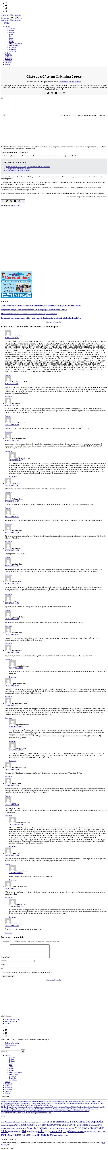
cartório (28, 1122)
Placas (81, 1109)
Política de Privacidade (12, 1019)
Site (2, 968)
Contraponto (57, 1103)
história (89, 1125)
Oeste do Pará (63, 82)
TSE (23, 1135)
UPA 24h (66, 1135)
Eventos (42, 1105)
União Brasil (57, 1135)
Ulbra (33, 1135)
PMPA (47, 1131)
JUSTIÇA (8, 55)
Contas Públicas (47, 1103)
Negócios (8, 62)
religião (67, 1131)
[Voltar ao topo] (2, 1137)
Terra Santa (13, 51)
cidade (5, 1103)
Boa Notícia (73, 1101)
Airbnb (2, 1122)
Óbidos (11, 42)
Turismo (23, 1113)
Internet (32, 1107)
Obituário (43, 1109)
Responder (8, 375)
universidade (43, 1134)
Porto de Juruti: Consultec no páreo (18, 170)
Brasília (87, 1101)
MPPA (4, 1131)
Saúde (57, 1111)
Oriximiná (12, 47)
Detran (3, 1125)
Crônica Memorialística (74, 1103)
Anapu (7, 1122)
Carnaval (23, 1122)
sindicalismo (76, 1111)
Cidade (7, 27)
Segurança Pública (75, 82)
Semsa (104, 1131)
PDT (24, 1131)
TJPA (9, 1134)
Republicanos (78, 1131)
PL (42, 1131)
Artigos (52, 1101)
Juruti (11, 38)
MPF (101, 1128)
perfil (29, 1132)
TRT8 (19, 1135)
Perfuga (34, 1131)
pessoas (76, 1109)
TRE (14, 1135)
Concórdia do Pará (22, 1103)
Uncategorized (35, 1113)
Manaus (64, 1128)
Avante (13, 1122)
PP (60, 1131)
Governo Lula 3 (60, 1124)
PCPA (18, 1131)
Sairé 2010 (32, 1111)
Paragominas (12, 1131)
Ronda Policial (17, 1111)
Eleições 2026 (12, 1125)
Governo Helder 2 (28, 1124)
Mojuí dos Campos (15, 44)
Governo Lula (45, 1124)
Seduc (94, 1131)
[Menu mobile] (21, 18)
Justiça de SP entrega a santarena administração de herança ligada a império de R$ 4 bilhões (34, 310)
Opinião (58, 1109)
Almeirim (16, 1101)
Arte (48, 1101)
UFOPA (28, 1135)
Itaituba (11, 40)
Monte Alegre (13, 45)
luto (58, 1128)
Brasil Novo (81, 1101)
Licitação (39, 1128)
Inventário (10, 1128)
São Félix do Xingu (48, 1111)
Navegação (19, 1109)
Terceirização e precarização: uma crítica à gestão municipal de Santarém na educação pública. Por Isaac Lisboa (41, 318)
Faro (10, 36)
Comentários (11, 1103)
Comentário (5, 957)
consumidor (38, 1103)
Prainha (9, 1111)
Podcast (86, 1109)
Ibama (94, 1125)
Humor (9, 1107)
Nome (3, 961)
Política (7, 53)
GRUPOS (6, 18)
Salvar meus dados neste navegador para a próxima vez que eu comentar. (27, 972)
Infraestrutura (16, 1107)
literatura (50, 1128)
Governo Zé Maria (77, 1124)
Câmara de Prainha (40, 1122)
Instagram (3, 1128)
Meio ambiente (84, 1128)
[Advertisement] (54, 221)
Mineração (8, 59)
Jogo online (16, 1128)
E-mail (4, 965)
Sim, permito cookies (8, 1148)
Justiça (54, 1107)
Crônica (64, 1103)
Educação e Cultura (22, 1105)
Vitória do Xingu (45, 1113)
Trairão (8, 1113)
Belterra (12, 32)
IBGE (99, 1125)
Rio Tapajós (88, 1131)
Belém (11, 30)
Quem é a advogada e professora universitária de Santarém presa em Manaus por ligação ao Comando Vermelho (41, 305)
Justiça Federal (27, 1128)
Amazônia (28, 1101)
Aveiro (57, 1101)
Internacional (25, 1107)
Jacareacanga (44, 1107)
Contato (7, 1023)
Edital (8, 1105)
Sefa (99, 1131)
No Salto (32, 1109)
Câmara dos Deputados (89, 1121)
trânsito (13, 1113)
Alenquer (12, 28)
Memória (68, 1107)
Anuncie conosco (11, 1021)
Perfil (72, 1109)
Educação (8, 61)
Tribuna (18, 1113)
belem (14, 803)
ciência (32, 1122)
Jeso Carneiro (15, 205)
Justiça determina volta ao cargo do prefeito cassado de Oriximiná (28, 167)
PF (39, 1131)
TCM (3, 1135)
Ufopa (28, 1113)
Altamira (22, 1101)
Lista (58, 1107)
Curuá (11, 34)
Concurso (31, 1103)
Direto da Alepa (91, 1103)
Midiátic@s (75, 1107)
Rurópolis (12, 49)
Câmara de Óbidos (70, 1122)
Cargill (18, 1122)
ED (51, 1039)
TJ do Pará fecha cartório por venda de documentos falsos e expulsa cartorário (29, 314)
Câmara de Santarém (55, 1121)
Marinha (71, 1128)
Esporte (7, 64)
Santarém (39, 1111)
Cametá (93, 1101)
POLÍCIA (8, 57)
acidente (3, 1101)
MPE (96, 1128)
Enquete (32, 1105)
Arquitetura (43, 1101)
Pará (69, 1109)
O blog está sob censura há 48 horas (18, 169)
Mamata (62, 1107)
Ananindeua (36, 1101)
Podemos (54, 1131)
